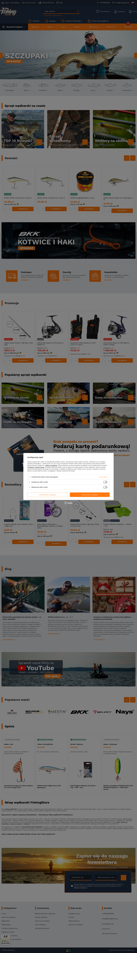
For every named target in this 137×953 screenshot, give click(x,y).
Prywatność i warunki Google (35, 467)
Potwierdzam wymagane (47, 495)
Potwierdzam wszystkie (90, 495)
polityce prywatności (51, 465)
